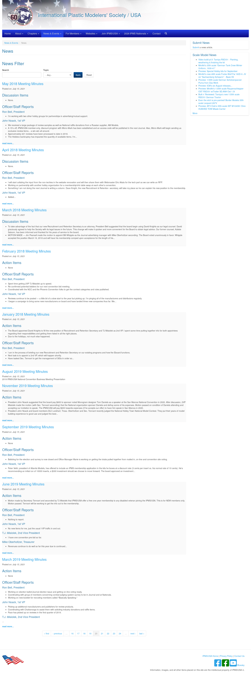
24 (120, 633)
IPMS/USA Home (210, 655)
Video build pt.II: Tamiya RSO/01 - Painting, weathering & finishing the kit (218, 61)
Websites (91, 33)
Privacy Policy (226, 655)
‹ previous (57, 633)
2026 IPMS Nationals (135, 33)
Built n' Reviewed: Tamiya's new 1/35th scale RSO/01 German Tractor (219, 96)
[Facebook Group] (218, 665)
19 (90, 633)
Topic (46, 69)
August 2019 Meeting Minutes (25, 371)
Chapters (33, 33)
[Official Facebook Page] (226, 665)
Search (165, 32)
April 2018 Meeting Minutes (23, 149)
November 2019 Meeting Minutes (27, 385)
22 (108, 633)
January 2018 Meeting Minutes (25, 314)
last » (141, 633)
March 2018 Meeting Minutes (24, 209)
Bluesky (240, 665)
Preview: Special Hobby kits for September (217, 71)
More (195, 113)
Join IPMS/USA (110, 33)
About (18, 33)
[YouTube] (233, 665)
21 (102, 633)
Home (8, 33)
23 (114, 633)
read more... (8, 143)
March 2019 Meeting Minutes (24, 559)
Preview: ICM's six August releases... (215, 85)
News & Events (51, 33)
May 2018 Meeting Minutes (22, 83)
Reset (89, 74)
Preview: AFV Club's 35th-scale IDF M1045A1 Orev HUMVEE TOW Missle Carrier (222, 107)
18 (84, 633)
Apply (78, 74)
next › (133, 633)
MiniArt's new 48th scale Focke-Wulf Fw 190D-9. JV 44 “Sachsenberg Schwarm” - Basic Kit (222, 75)
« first (46, 633)
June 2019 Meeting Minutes (23, 483)
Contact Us (239, 655)
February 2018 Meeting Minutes (26, 251)
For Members (73, 33)
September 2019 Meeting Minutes (28, 426)
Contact (157, 33)
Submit (196, 47)
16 (72, 633)
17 (78, 633)
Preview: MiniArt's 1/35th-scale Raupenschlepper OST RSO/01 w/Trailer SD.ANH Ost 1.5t (220, 90)
